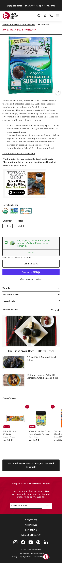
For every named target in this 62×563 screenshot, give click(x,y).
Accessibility (31, 535)
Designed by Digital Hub (22, 557)
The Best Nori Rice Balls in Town (31, 351)
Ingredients (8, 301)
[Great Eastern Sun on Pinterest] (38, 542)
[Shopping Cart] (51, 16)
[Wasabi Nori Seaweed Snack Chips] (13, 362)
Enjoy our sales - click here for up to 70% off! (31, 6)
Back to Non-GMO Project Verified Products (33, 465)
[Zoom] (57, 92)
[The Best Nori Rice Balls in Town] (31, 331)
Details (6, 288)
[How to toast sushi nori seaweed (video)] (24, 197)
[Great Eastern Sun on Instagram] (15, 542)
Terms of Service (37, 553)
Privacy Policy (23, 553)
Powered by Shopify (42, 557)
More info (31, 253)
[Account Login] (45, 16)
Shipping (6, 257)
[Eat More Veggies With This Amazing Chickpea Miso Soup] (13, 380)
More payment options (31, 279)
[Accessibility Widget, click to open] (46, 557)
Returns (31, 530)
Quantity (7, 221)
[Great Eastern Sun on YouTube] (30, 542)
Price (20, 221)
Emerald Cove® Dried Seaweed (18, 24)
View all (55, 310)
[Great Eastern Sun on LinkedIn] (46, 542)
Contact (31, 520)
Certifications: (10, 205)
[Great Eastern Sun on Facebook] (23, 542)
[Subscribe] (47, 506)
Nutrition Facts (10, 294)
